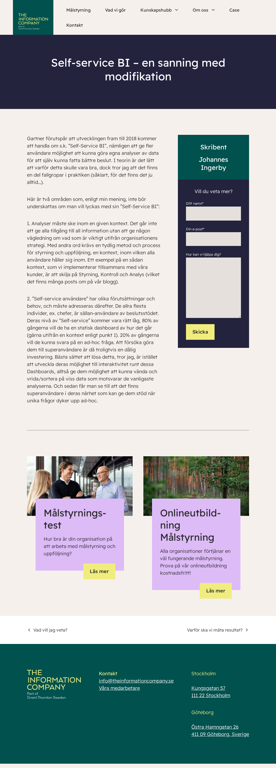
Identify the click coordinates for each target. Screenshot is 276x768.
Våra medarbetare (119, 688)
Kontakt (74, 25)
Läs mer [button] (99, 571)
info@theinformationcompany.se (136, 681)
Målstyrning (78, 10)
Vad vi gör (115, 10)
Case (234, 10)
